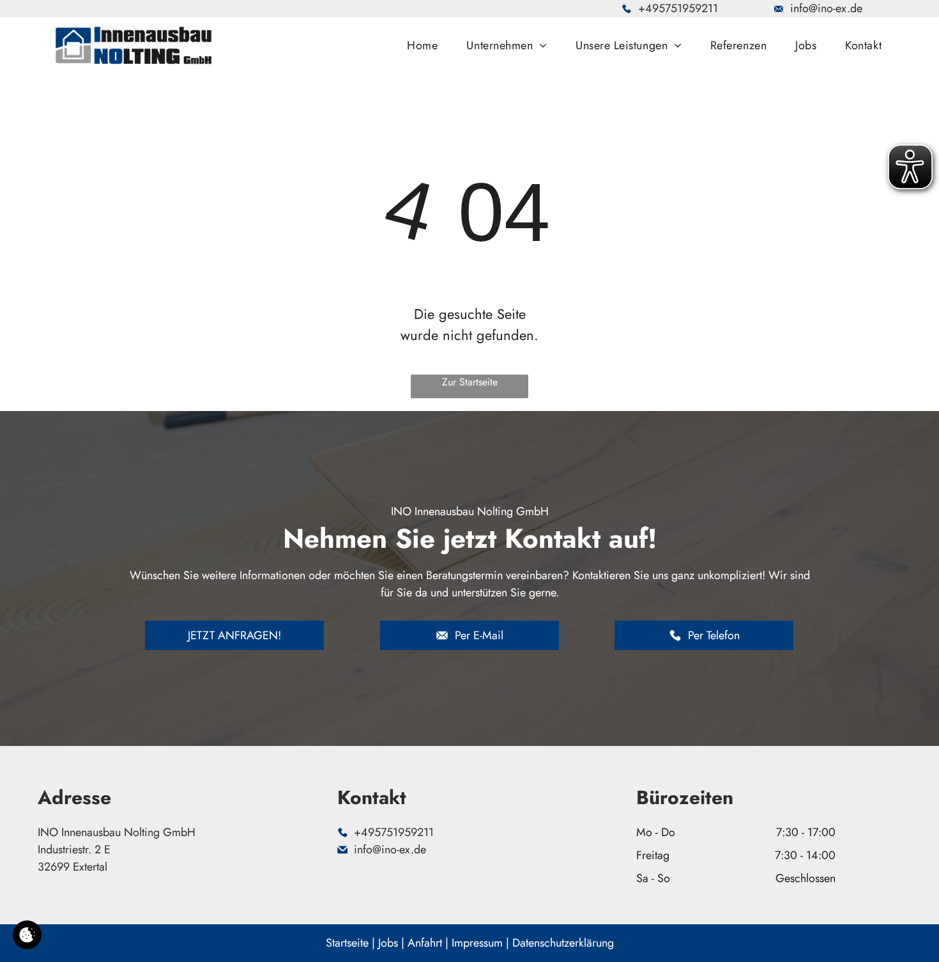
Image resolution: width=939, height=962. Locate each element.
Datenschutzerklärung (563, 943)
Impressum (477, 943)
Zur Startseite (470, 382)
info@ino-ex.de (826, 8)
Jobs (388, 943)
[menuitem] (427, 45)
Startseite (347, 943)
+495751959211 (678, 8)
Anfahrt (425, 943)
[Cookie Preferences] (27, 934)
